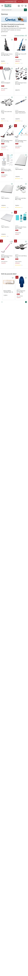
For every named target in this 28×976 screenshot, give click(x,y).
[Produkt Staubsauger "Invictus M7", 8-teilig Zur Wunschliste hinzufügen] (25, 39)
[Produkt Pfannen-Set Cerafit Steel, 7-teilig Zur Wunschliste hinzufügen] (11, 97)
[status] (12, 10)
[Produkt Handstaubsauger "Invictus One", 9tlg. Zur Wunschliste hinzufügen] (11, 39)
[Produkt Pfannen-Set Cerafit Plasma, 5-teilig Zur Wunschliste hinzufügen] (25, 241)
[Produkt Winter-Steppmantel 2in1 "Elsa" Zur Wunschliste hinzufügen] (25, 277)
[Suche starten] (25, 10)
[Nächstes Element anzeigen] (26, 302)
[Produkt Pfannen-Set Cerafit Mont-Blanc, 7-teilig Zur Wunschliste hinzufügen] (25, 184)
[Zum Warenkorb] (26, 6)
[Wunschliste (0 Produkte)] (22, 6)
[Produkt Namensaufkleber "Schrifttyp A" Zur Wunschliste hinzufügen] (12, 277)
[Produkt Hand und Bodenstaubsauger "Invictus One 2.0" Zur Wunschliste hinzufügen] (25, 97)
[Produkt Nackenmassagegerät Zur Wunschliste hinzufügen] (11, 68)
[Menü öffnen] (2, 5)
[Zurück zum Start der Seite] (26, 966)
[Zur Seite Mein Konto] (19, 6)
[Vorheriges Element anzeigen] (2, 302)
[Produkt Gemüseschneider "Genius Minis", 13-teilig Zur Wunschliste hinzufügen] (25, 212)
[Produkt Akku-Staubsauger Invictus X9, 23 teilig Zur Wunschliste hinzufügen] (25, 68)
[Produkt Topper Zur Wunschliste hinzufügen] (25, 155)
